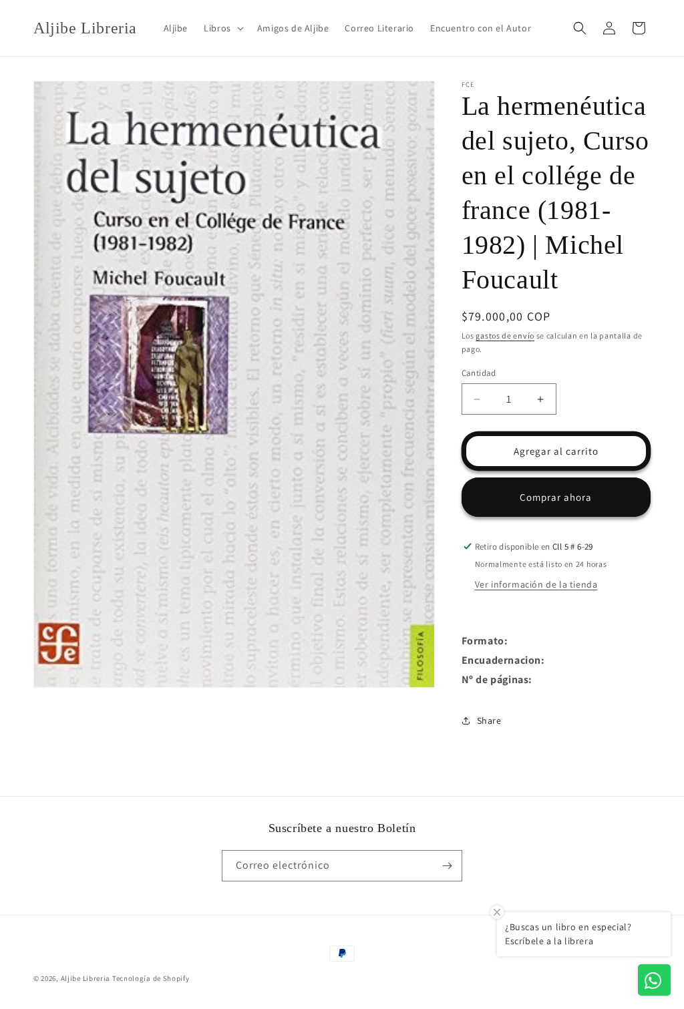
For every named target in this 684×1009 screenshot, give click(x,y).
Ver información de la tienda (536, 584)
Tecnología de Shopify (151, 978)
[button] (222, 28)
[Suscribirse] (447, 865)
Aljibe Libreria (86, 978)
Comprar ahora (556, 497)
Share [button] (489, 721)
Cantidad (479, 373)
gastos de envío (505, 336)
